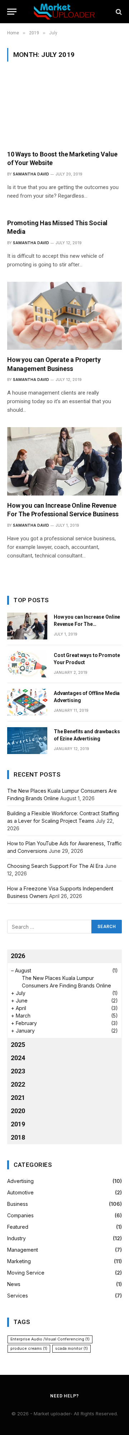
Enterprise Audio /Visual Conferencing (50, 1339)
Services (17, 1296)
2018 (18, 1137)
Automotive (20, 1192)
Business (17, 1204)
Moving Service (25, 1273)
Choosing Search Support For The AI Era (55, 866)
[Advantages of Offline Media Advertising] (27, 702)
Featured (17, 1227)
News (13, 1284)
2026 (18, 956)
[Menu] (11, 12)
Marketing (19, 1261)
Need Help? (64, 1395)
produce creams (28, 1348)
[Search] (118, 12)
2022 (18, 1084)
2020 (18, 1111)
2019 (18, 1124)
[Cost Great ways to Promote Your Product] (27, 664)
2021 (18, 1097)
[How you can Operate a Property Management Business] (64, 316)
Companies (20, 1215)
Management (22, 1250)
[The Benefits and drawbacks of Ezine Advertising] (27, 740)
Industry (16, 1238)
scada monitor (71, 1348)
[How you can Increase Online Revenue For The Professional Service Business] (64, 461)
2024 (18, 1058)
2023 (18, 1071)
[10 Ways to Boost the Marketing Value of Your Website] (64, 110)
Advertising (20, 1181)
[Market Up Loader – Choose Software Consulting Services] (64, 11)
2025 (18, 1044)
